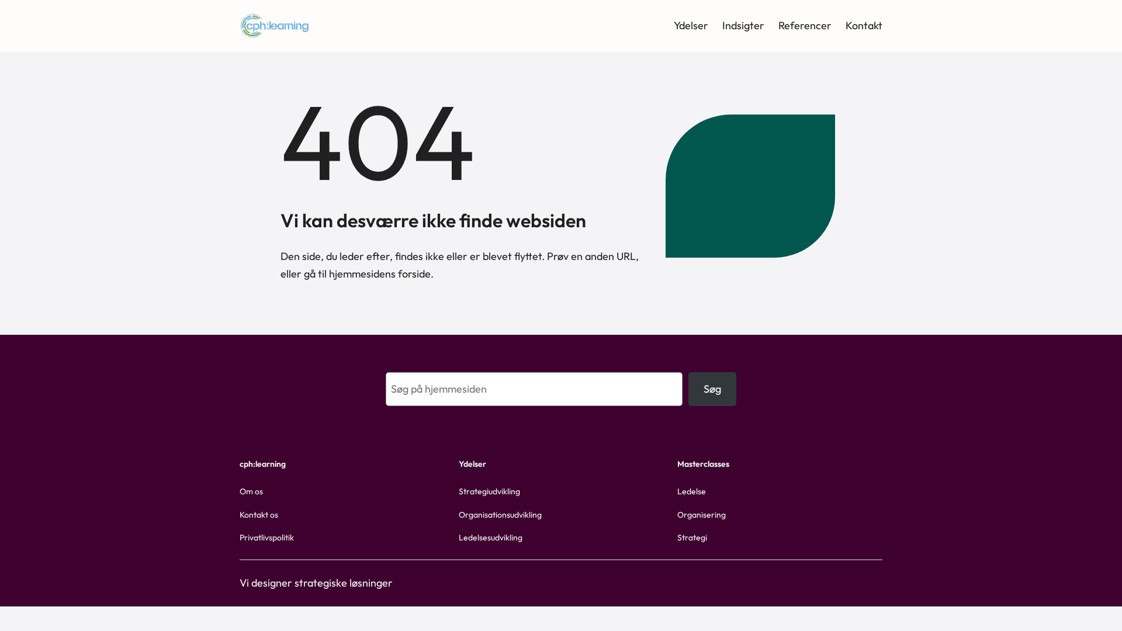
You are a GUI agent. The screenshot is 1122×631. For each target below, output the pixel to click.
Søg (712, 389)
